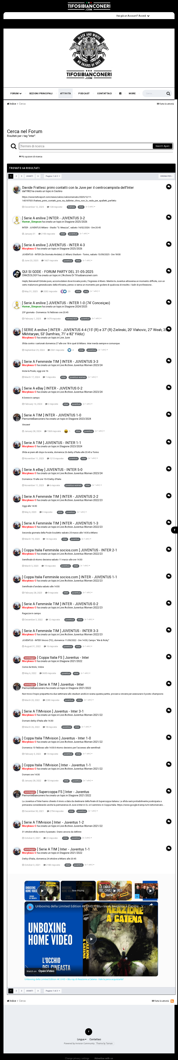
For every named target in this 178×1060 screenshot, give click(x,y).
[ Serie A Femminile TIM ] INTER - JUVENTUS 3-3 (60, 361)
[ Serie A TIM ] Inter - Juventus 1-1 (63, 849)
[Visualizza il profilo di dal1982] (17, 190)
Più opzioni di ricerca (31, 156)
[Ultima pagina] (38, 176)
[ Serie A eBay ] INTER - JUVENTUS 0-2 (52, 388)
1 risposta (50, 377)
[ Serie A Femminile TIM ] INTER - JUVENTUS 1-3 (60, 523)
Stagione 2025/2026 (76, 221)
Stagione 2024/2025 (76, 306)
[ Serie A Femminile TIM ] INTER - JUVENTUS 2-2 (60, 496)
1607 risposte (51, 260)
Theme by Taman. (104, 1043)
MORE (132, 93)
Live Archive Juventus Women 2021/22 (81, 715)
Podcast (84, 93)
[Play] (114, 890)
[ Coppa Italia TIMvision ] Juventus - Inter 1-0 (56, 738)
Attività (65, 93)
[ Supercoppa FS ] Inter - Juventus (63, 792)
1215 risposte (56, 458)
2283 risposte (52, 700)
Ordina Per (165, 176)
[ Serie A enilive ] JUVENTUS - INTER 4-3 (53, 245)
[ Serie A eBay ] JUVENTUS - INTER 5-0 (52, 470)
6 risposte (54, 485)
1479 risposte (53, 318)
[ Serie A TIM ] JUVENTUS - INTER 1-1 (51, 443)
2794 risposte (56, 811)
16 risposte (52, 646)
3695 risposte (49, 673)
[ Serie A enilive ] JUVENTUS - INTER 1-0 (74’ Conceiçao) (66, 303)
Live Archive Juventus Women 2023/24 (81, 365)
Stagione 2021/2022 (71, 661)
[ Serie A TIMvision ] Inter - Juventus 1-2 (53, 822)
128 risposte (55, 207)
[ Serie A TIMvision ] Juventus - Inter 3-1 (53, 711)
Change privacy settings (77, 1058)
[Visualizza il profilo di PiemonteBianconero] (17, 417)
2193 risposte (48, 233)
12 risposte (54, 619)
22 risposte (52, 838)
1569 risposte (54, 431)
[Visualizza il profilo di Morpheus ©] (17, 247)
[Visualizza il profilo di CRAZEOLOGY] (17, 274)
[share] (151, 904)
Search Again (162, 146)
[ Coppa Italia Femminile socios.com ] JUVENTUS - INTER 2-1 (69, 550)
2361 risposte (57, 350)
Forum (14, 93)
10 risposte (52, 780)
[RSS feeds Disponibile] (172, 1001)
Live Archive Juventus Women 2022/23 (81, 500)
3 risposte (47, 512)
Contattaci (104, 93)
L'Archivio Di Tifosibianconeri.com (79, 275)
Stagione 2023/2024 (79, 418)
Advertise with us (103, 1058)
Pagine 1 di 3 (52, 176)
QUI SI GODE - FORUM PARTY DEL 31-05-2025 (57, 272)
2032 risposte (50, 291)
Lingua (81, 1039)
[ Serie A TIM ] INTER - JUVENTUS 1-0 (51, 415)
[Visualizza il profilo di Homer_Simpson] (17, 220)
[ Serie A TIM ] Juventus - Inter (60, 684)
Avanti (29, 176)
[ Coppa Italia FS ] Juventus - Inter (63, 657)
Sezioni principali (41, 93)
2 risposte (52, 404)
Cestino (58, 191)
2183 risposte (53, 865)
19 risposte (50, 566)
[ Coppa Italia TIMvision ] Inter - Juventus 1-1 (56, 765)
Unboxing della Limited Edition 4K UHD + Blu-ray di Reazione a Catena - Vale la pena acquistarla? (90, 906)
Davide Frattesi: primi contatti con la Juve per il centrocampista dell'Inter (78, 187)
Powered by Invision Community (79, 1043)
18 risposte (51, 727)
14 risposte (51, 539)
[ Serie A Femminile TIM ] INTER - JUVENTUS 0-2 (60, 604)
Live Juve (65, 337)
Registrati (162, 15)
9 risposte (52, 592)
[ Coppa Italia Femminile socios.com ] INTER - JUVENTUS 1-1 (69, 577)
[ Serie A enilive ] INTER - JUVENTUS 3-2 (53, 218)
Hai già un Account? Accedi (131, 15)
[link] (30, 907)
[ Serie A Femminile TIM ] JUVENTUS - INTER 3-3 (60, 631)
